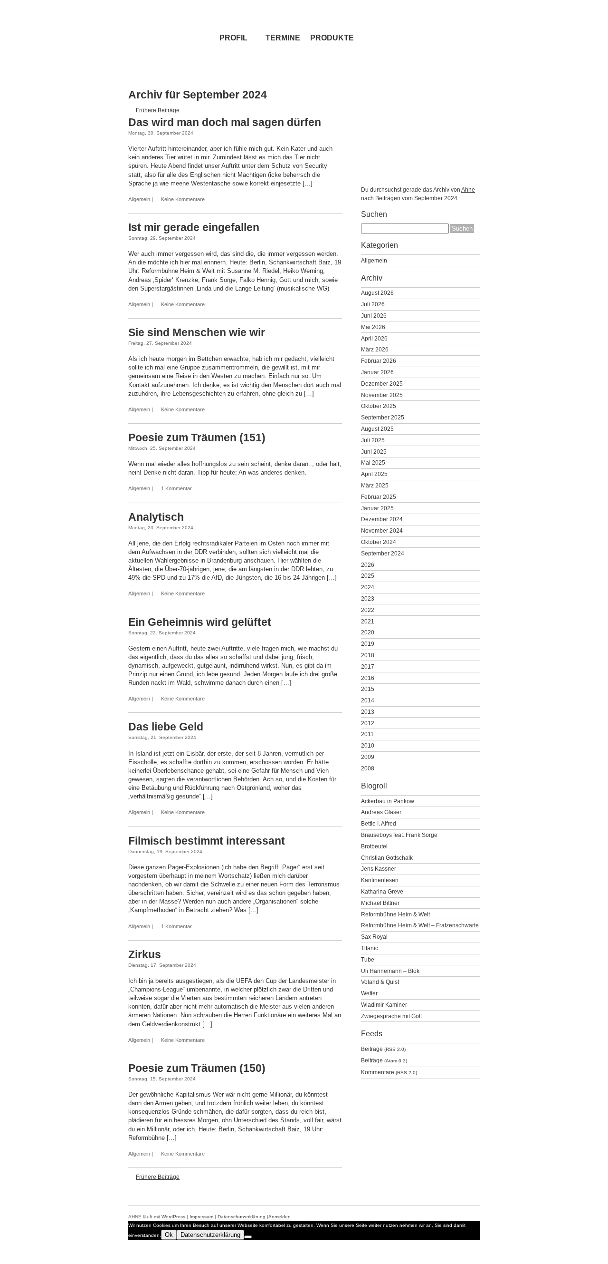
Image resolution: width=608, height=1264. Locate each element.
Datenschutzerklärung (242, 1216)
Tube (367, 959)
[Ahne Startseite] (168, 24)
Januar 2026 (377, 372)
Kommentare (389, 1072)
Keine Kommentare (183, 199)
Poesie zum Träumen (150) (197, 1068)
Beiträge (383, 1049)
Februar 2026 (378, 361)
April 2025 (374, 474)
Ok (169, 1234)
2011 (367, 734)
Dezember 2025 (382, 383)
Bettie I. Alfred (378, 823)
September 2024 (382, 553)
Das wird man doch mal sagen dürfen (224, 122)
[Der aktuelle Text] (439, 24)
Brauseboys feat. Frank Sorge (399, 835)
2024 (367, 587)
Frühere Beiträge (158, 110)
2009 (367, 757)
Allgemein (139, 199)
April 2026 (374, 338)
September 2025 (382, 417)
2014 (367, 700)
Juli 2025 (373, 440)
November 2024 (382, 530)
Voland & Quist (380, 982)
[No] (248, 1236)
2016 (367, 678)
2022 (367, 610)
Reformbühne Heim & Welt (395, 914)
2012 (367, 723)
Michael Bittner (380, 903)
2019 (367, 644)
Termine (283, 38)
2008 (367, 768)
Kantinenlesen (380, 880)
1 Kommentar (176, 488)
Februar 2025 (378, 497)
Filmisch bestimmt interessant (206, 841)
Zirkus (144, 954)
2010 (367, 745)
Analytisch (156, 517)
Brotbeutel (374, 846)
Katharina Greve (382, 891)
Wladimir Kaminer (384, 1004)
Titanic (369, 948)
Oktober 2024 (378, 542)
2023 (367, 598)
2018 (367, 655)
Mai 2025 (373, 462)
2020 (367, 632)
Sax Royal (374, 936)
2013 (367, 712)
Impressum (201, 1216)
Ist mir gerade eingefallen (193, 227)
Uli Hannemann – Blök (390, 971)
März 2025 (375, 485)
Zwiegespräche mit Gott (391, 1016)
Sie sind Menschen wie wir (196, 332)
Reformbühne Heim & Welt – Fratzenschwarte (420, 925)
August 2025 (377, 429)
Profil (233, 38)
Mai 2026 (373, 327)
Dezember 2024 (382, 519)
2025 (367, 576)
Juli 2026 (373, 304)
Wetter (369, 993)
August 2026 (377, 293)
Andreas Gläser (381, 812)
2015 (367, 689)
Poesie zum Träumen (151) (197, 437)
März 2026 (375, 349)
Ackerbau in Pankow (387, 801)
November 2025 (382, 395)
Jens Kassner (378, 868)
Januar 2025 (377, 508)
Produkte (332, 38)
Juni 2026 (374, 315)
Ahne (468, 189)
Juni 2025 (374, 451)
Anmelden (279, 1216)
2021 (367, 621)
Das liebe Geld (165, 726)
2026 (367, 565)
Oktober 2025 (378, 406)
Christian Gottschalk (387, 858)
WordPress (173, 1216)
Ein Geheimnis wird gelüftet (199, 622)
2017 (367, 666)
